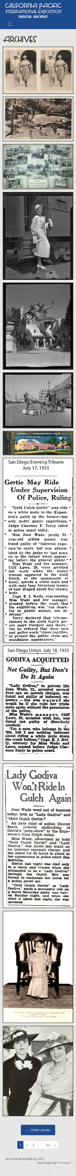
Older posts (38, 1130)
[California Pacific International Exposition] (33, 10)
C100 (40, 1159)
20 (48, 1145)
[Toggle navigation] (10, 24)
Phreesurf (63, 1162)
